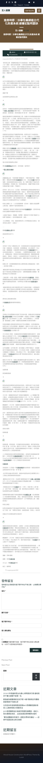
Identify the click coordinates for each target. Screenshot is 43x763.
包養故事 (13, 148)
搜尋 (5, 671)
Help (15, 5)
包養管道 (31, 277)
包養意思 (19, 180)
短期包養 (34, 281)
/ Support (20, 5)
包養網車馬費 (17, 456)
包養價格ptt (8, 166)
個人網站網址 (6, 631)
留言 (4, 591)
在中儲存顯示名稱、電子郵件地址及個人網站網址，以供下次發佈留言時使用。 (20, 643)
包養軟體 (15, 362)
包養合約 (12, 354)
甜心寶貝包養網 (8, 169)
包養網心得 (8, 230)
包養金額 (31, 250)
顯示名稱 (5, 613)
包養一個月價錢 (8, 111)
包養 (33, 180)
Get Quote (29, 11)
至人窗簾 (6, 10)
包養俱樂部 (7, 330)
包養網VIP (7, 302)
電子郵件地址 (7, 622)
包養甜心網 (27, 494)
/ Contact (26, 5)
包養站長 (12, 563)
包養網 (34, 138)
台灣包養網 (7, 460)
